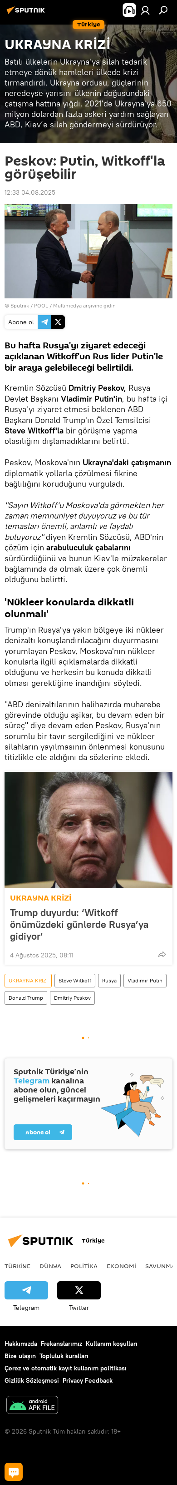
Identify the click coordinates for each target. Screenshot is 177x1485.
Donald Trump (26, 997)
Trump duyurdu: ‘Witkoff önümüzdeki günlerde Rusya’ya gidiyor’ (79, 924)
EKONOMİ (121, 1266)
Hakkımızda (21, 1343)
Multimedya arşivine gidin (84, 305)
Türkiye (17, 1266)
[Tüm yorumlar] (14, 1472)
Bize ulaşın (20, 1356)
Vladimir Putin (145, 980)
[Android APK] (32, 1406)
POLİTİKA (84, 1266)
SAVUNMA (160, 1266)
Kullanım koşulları (112, 1343)
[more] (162, 954)
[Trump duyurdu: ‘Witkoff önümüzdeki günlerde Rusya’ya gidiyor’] (88, 830)
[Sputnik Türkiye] (27, 14)
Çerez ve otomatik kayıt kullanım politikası (66, 1368)
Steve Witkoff (75, 980)
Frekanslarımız (61, 1343)
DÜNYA (50, 1266)
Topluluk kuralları (63, 1356)
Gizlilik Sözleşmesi (32, 1380)
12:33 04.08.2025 (30, 192)
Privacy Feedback (88, 1380)
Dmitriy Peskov (72, 997)
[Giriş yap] (145, 10)
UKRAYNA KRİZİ (40, 898)
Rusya (109, 980)
